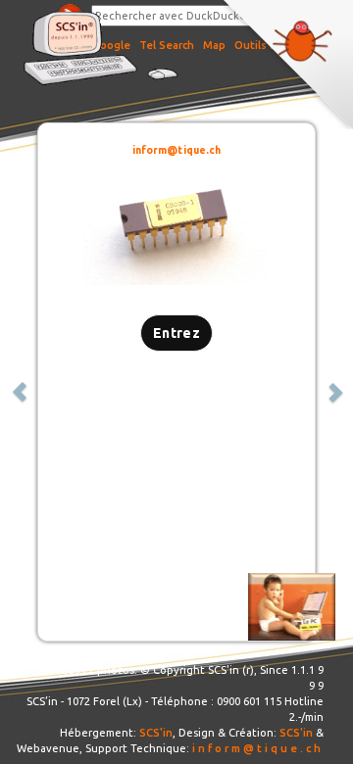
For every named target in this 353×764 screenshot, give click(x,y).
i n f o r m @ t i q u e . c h (256, 748)
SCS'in (156, 733)
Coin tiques (288, 64)
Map (214, 45)
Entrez (176, 333)
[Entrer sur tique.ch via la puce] (176, 228)
